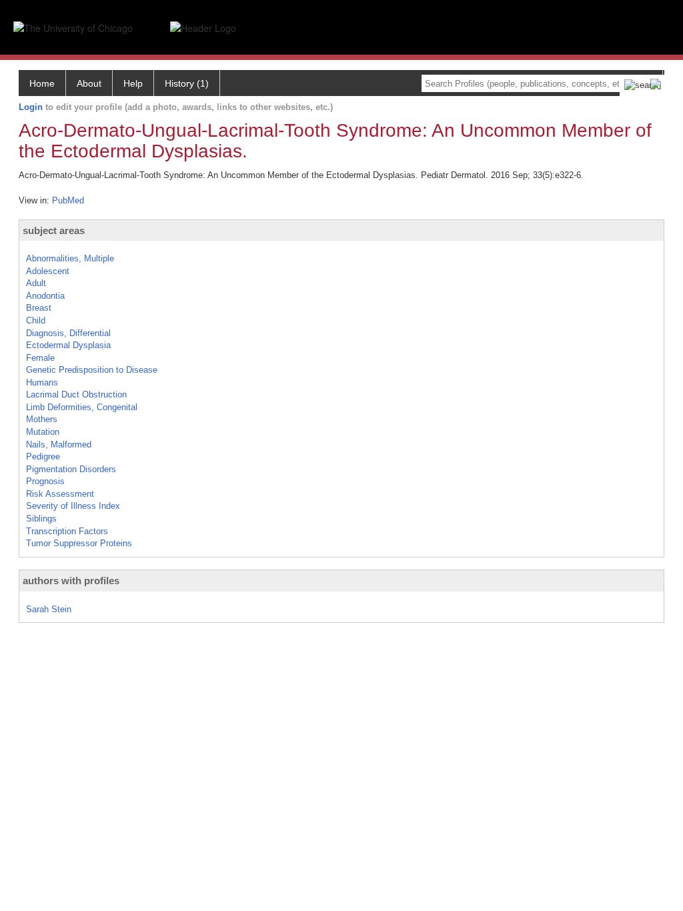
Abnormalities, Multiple (70, 258)
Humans (42, 382)
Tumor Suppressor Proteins (79, 543)
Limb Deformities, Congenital (81, 407)
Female (40, 358)
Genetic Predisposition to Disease (91, 370)
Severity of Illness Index (73, 506)
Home (42, 83)
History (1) (187, 83)
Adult (36, 283)
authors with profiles (71, 580)
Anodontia (45, 296)
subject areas (54, 230)
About (89, 83)
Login (31, 107)
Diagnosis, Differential (68, 333)
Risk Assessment (60, 494)
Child (35, 320)
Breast (38, 308)
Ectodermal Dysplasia (68, 345)
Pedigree (43, 456)
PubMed (68, 200)
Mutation (42, 432)
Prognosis (45, 481)
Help (133, 83)
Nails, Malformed (58, 444)
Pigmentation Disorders (71, 469)
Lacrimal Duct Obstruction (76, 394)
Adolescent (47, 271)
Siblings (41, 519)
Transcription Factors (67, 531)
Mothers (41, 419)
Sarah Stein (48, 609)
